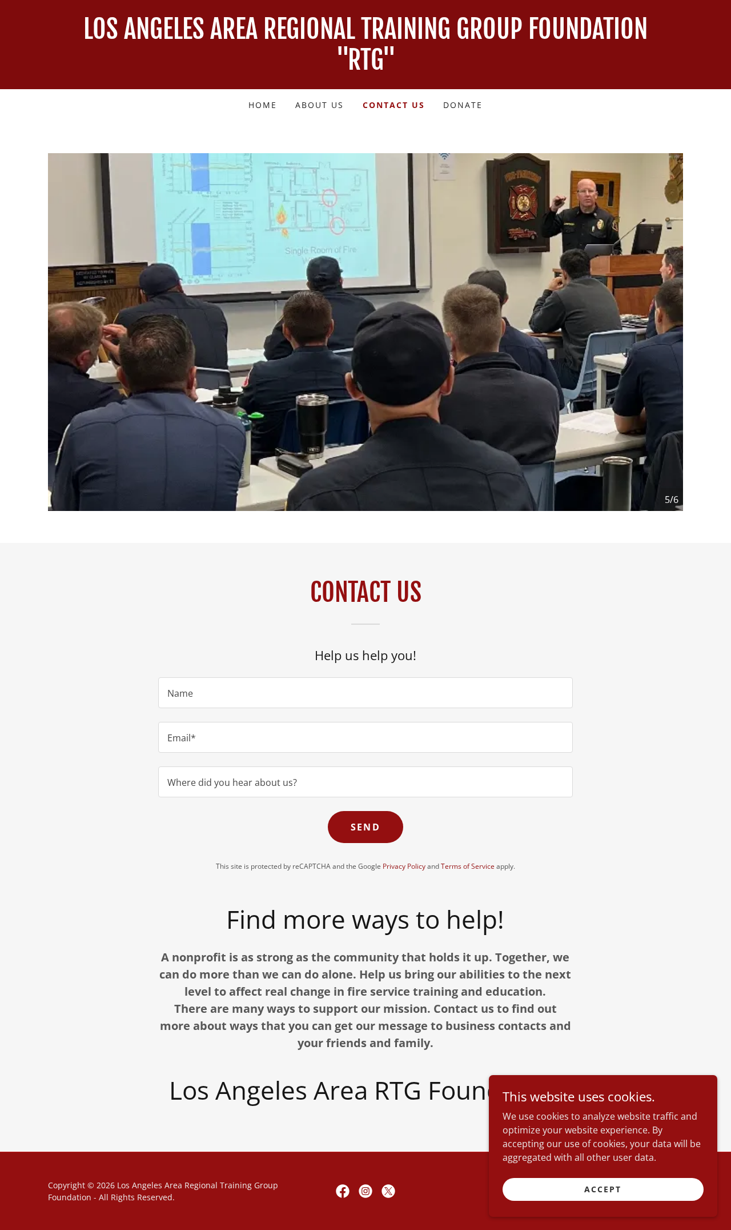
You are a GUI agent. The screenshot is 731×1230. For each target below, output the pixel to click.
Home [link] (262, 104)
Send (365, 827)
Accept (602, 1189)
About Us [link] (319, 104)
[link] (365, 66)
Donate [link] (463, 104)
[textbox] (365, 692)
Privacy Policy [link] (404, 866)
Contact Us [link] (394, 104)
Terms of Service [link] (468, 866)
